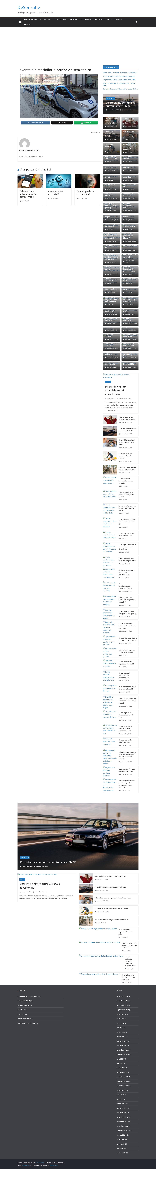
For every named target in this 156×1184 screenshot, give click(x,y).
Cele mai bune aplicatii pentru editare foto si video (119, 103)
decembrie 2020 (122, 1117)
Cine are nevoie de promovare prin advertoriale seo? (125, 728)
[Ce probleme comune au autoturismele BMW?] (110, 431)
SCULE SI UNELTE (46, 20)
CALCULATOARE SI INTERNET (28, 996)
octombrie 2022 (122, 1077)
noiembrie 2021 (122, 1086)
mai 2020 (120, 1148)
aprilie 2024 (121, 1032)
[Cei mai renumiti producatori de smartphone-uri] (110, 677)
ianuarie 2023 (121, 1072)
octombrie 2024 (122, 1005)
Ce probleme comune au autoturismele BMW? (119, 80)
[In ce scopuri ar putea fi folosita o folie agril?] (110, 689)
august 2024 (121, 1014)
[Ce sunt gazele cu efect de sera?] (87, 176)
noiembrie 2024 (122, 1001)
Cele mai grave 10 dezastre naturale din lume (126, 715)
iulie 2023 (120, 1059)
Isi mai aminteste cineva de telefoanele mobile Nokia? (127, 508)
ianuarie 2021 (121, 1113)
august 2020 (121, 1135)
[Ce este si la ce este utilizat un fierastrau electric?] (110, 457)
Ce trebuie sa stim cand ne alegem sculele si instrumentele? (111, 298)
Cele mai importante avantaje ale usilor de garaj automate (129, 297)
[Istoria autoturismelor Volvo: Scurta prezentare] (110, 561)
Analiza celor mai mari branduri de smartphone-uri (127, 572)
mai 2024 (120, 1028)
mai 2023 (120, 1063)
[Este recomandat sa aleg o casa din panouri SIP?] (110, 470)
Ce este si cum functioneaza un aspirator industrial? (126, 586)
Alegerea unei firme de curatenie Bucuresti (110, 267)
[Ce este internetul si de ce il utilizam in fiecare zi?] (110, 523)
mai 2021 (120, 1099)
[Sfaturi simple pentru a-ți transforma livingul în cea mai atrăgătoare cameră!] (110, 757)
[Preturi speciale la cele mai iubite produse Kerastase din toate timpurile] (110, 785)
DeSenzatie (29, 7)
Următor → (95, 132)
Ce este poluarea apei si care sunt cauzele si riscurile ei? (127, 547)
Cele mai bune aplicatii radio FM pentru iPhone (28, 194)
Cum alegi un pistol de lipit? (128, 353)
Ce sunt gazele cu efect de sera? (85, 192)
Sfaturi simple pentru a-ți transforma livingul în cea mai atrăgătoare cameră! (127, 755)
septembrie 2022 (123, 1081)
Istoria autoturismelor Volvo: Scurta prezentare (127, 559)
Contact (27, 25)
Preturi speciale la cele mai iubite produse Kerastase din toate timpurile (130, 266)
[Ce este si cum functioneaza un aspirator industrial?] (110, 587)
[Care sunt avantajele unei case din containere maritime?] (110, 627)
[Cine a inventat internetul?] (58, 176)
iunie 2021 (120, 1095)
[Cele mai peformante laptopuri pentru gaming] (110, 614)
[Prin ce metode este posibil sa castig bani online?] (110, 496)
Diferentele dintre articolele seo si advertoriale (119, 73)
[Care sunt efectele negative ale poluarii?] (110, 664)
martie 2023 (121, 1068)
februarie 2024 (122, 1041)
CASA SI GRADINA (30, 20)
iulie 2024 (120, 1019)
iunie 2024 (120, 1023)
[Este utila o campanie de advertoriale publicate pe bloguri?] (110, 702)
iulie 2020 (120, 1139)
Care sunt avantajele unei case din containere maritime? (129, 203)
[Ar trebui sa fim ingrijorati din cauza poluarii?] (110, 482)
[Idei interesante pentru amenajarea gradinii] (110, 652)
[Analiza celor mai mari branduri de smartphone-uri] (110, 574)
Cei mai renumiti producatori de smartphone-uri (125, 675)
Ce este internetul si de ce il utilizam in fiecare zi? (127, 522)
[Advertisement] (78, 43)
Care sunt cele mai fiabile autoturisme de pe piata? (128, 639)
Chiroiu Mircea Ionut (128, 110)
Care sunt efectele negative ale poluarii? (126, 663)
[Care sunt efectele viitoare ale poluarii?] (110, 743)
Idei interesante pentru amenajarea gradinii (127, 651)
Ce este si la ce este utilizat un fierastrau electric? (120, 89)
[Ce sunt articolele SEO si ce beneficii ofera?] (110, 536)
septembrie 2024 (123, 1010)
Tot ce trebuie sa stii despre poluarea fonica (119, 76)
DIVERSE (119, 20)
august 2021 (121, 1090)
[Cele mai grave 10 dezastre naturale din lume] (110, 716)
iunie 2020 (120, 1144)
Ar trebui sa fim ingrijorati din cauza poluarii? (126, 481)
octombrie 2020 (122, 1126)
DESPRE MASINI (61, 20)
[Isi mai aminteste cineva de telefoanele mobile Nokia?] (110, 510)
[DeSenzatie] (20, 22)
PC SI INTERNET (86, 20)
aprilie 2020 (121, 1153)
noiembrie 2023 (122, 1050)
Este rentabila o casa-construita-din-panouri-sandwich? (127, 600)
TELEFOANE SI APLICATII (103, 20)
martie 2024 (121, 1037)
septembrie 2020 (123, 1131)
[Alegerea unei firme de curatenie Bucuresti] (110, 771)
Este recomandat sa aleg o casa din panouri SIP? (129, 145)
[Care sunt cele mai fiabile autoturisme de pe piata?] (110, 640)
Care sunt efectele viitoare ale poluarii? (111, 257)
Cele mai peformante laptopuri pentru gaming (111, 204)
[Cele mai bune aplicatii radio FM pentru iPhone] (30, 176)
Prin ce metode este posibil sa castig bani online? (126, 494)
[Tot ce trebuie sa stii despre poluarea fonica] (110, 420)
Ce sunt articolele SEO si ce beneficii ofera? (127, 534)
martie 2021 (121, 1104)
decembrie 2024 (122, 996)
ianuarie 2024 (121, 1046)
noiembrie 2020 (122, 1122)
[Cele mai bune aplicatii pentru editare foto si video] (110, 444)
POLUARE (73, 20)
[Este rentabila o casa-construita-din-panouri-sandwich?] (110, 601)
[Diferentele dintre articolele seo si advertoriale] (120, 376)
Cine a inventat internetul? (55, 192)
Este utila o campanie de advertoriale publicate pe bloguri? (128, 233)
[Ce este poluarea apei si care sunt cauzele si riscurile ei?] (110, 548)
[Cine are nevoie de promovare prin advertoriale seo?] (110, 730)
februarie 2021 (122, 1108)
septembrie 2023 (123, 1054)
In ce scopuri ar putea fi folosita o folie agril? (111, 236)
